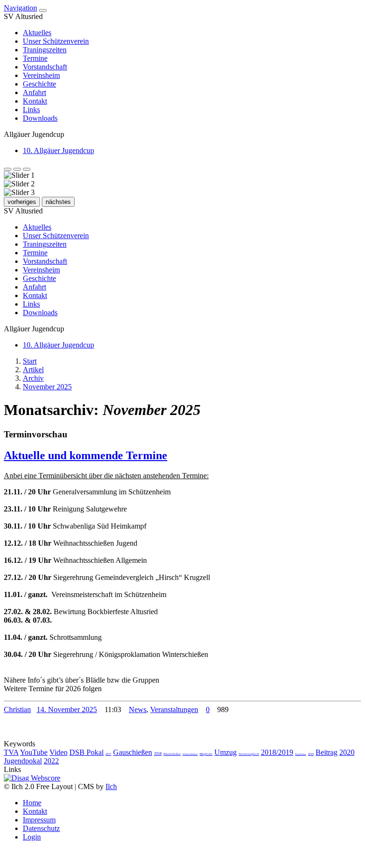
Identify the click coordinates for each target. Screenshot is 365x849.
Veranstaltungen (174, 709)
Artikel (33, 370)
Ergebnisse (300, 754)
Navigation (20, 8)
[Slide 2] (17, 169)
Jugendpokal (23, 761)
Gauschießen (132, 752)
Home (32, 803)
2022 (51, 761)
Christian (17, 709)
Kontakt (35, 101)
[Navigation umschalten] (43, 10)
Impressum (39, 820)
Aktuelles (37, 33)
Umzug (225, 752)
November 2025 (47, 387)
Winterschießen (190, 754)
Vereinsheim (41, 75)
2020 (347, 752)
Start (30, 361)
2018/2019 (277, 752)
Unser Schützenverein (56, 41)
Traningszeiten (45, 50)
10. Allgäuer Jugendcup (58, 150)
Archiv (33, 378)
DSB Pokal (86, 752)
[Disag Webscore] (32, 778)
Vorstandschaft (45, 67)
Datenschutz (41, 828)
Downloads (40, 118)
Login (32, 837)
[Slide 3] (26, 169)
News (137, 709)
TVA (11, 752)
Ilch (111, 786)
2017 (108, 754)
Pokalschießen (172, 754)
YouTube (34, 752)
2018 (158, 754)
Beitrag (326, 752)
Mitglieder (206, 754)
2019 (311, 754)
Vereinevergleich (249, 754)
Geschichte (39, 84)
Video (58, 752)
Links (31, 110)
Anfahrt (34, 92)
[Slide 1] (7, 169)
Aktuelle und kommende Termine (85, 455)
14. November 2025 (67, 709)
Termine (35, 58)
